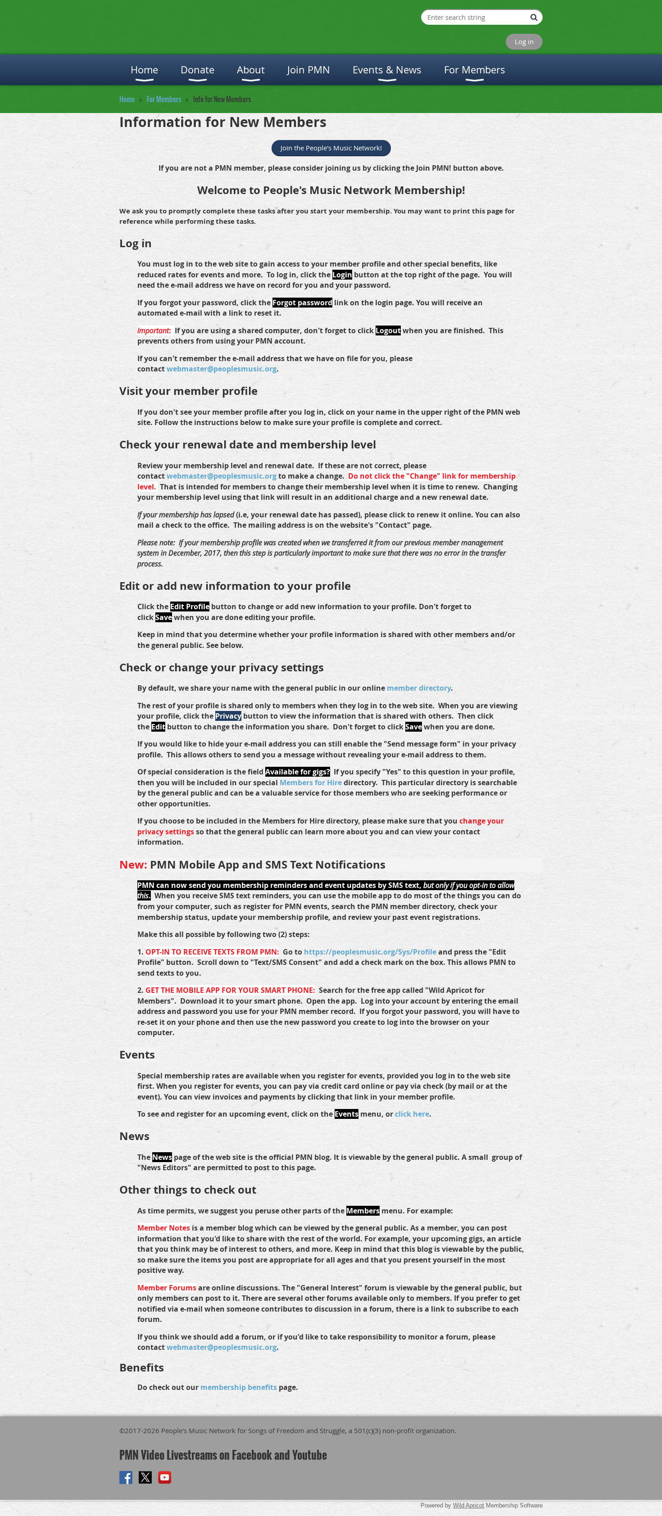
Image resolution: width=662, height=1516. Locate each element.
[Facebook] (125, 1477)
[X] (145, 1477)
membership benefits (238, 1387)
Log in (524, 41)
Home (127, 99)
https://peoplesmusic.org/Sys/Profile (370, 952)
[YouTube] (164, 1477)
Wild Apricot (468, 1505)
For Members (164, 99)
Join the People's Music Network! (331, 147)
